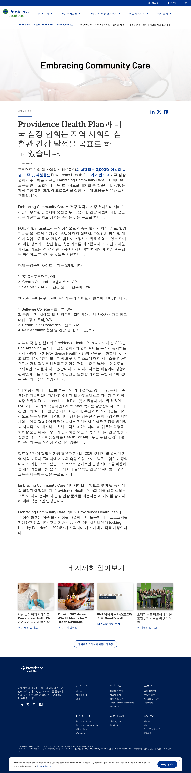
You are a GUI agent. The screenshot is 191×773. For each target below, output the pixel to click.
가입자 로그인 (116, 691)
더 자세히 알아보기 (29, 627)
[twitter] (28, 704)
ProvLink (114, 725)
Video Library (82, 729)
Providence (24, 24)
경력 (146, 725)
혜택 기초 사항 (117, 698)
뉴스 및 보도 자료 (152, 729)
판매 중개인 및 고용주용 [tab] (103, 13)
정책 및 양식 (115, 721)
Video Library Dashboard (122, 702)
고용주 (79, 698)
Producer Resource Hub (87, 725)
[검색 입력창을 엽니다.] (186, 3)
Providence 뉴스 (65, 24)
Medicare (80, 691)
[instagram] (34, 704)
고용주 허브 (149, 695)
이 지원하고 (100, 175)
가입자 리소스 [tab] (69, 13)
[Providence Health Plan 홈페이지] (16, 13)
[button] (87, 696)
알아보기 (148, 721)
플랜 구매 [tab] (43, 13)
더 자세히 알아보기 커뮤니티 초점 (95, 644)
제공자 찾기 (115, 695)
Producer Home (83, 721)
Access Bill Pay (151, 698)
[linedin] (21, 704)
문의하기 (148, 733)
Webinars (114, 706)
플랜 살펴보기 (150, 691)
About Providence (43, 24)
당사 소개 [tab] (162, 13)
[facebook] (41, 704)
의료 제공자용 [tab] (137, 13)
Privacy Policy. (44, 766)
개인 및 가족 (81, 695)
